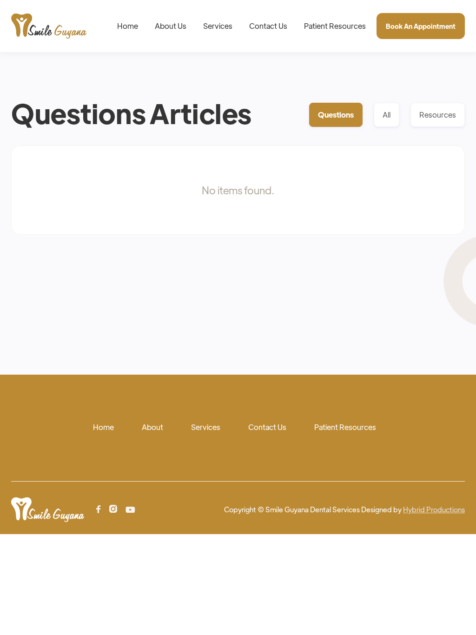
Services (217, 26)
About (152, 427)
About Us (170, 26)
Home (127, 26)
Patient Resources (335, 26)
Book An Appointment (421, 26)
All (386, 114)
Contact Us (268, 26)
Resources (437, 114)
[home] (48, 26)
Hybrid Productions (434, 509)
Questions (336, 114)
